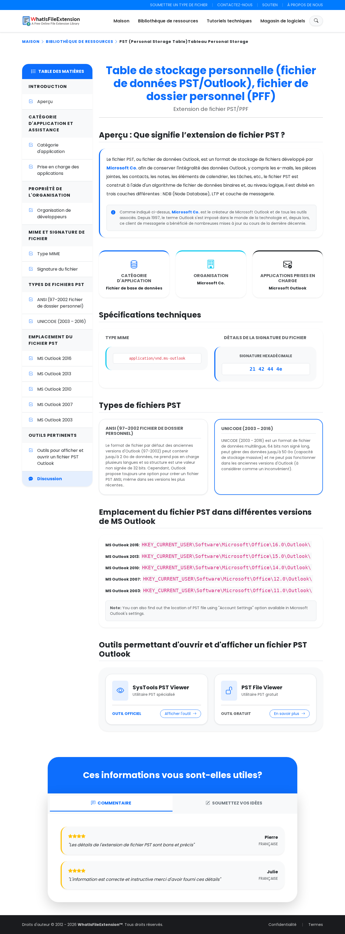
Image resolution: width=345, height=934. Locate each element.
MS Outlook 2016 (54, 358)
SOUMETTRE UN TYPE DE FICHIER (179, 5)
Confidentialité (282, 924)
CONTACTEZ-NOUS (235, 5)
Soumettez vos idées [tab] (237, 803)
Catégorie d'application (51, 148)
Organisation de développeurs (54, 213)
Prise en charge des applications (58, 170)
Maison (121, 21)
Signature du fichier (57, 269)
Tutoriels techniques (229, 21)
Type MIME (48, 254)
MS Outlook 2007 (55, 404)
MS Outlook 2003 (55, 420)
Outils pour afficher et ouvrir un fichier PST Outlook (60, 456)
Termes (315, 924)
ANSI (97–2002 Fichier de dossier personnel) (60, 302)
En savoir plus (287, 713)
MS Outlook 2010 (54, 389)
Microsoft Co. (121, 168)
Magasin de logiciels (282, 21)
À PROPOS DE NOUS (305, 5)
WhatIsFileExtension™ (100, 924)
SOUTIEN (270, 5)
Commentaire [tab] (114, 803)
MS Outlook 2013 (54, 374)
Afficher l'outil (178, 713)
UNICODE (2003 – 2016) (61, 321)
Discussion (49, 479)
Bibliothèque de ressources (168, 21)
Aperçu (45, 101)
